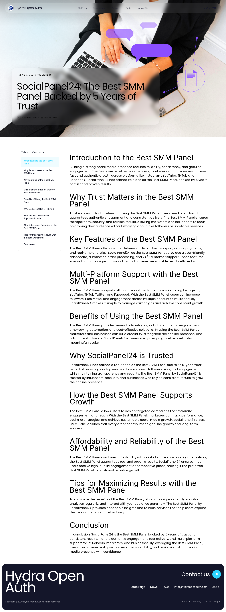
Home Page (137, 587)
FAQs (166, 587)
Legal (217, 601)
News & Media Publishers (35, 75)
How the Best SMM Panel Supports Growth (36, 217)
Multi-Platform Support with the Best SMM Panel (39, 191)
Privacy (197, 601)
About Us (185, 601)
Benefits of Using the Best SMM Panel (40, 200)
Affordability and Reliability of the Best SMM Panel (40, 226)
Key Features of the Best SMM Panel (39, 181)
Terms (207, 601)
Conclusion (29, 244)
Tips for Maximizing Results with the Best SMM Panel (40, 236)
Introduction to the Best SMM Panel (38, 162)
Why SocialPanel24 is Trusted (39, 209)
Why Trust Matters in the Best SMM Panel (38, 172)
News (154, 587)
